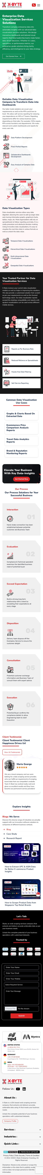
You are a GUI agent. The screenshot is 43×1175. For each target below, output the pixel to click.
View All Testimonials (12, 752)
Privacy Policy (8, 1155)
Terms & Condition (32, 1155)
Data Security (20, 1155)
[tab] (21, 830)
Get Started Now (12, 56)
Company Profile (10, 1121)
